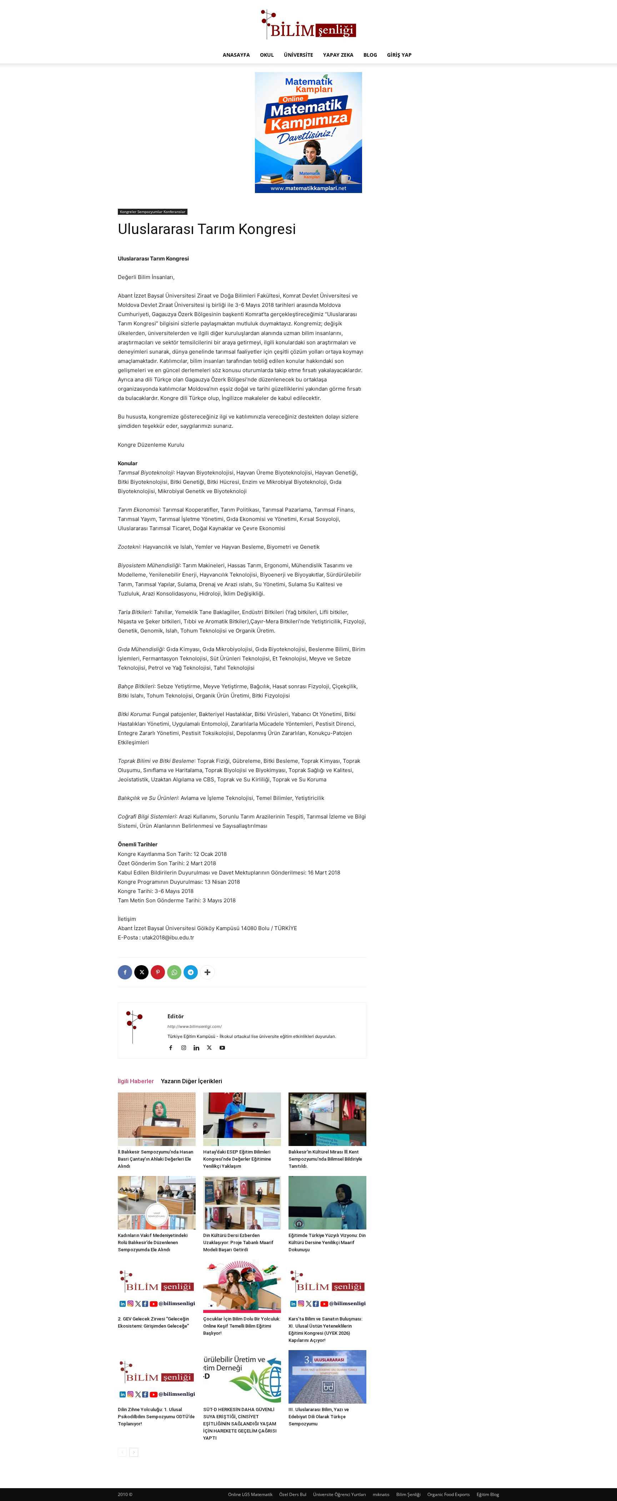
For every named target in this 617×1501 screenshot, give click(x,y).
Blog (370, 54)
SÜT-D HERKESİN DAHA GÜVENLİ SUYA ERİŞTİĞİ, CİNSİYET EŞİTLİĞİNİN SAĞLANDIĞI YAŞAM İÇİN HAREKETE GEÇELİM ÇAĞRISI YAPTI (240, 1424)
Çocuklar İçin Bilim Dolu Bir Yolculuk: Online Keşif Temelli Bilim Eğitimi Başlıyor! (241, 1326)
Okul (267, 54)
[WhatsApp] (174, 972)
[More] (207, 972)
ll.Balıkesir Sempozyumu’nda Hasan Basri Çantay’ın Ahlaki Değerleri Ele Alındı (155, 1159)
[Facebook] (125, 972)
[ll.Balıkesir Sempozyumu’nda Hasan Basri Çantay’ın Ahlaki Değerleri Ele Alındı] (157, 1119)
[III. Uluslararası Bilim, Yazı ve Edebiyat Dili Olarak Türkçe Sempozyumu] (327, 1377)
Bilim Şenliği (408, 1494)
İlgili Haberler (136, 1081)
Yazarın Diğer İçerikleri (191, 1081)
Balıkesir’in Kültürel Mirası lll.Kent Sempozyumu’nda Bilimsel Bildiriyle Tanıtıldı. (325, 1159)
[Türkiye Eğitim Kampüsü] (308, 23)
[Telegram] (191, 972)
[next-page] (133, 1452)
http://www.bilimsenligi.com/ (194, 1026)
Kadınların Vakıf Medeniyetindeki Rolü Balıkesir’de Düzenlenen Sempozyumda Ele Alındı (152, 1242)
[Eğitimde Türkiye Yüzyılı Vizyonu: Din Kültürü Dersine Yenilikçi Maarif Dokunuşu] (327, 1202)
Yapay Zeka (338, 54)
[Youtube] (225, 1048)
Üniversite (298, 54)
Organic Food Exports (448, 1494)
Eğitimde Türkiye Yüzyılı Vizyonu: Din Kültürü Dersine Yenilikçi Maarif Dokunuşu (327, 1242)
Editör (175, 1016)
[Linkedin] (199, 1048)
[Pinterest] (158, 972)
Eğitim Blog (488, 1494)
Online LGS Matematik (250, 1494)
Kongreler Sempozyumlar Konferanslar (152, 211)
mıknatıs (381, 1494)
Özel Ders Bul (292, 1494)
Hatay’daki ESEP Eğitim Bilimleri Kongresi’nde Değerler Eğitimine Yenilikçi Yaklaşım (237, 1159)
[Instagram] (186, 1048)
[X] (141, 972)
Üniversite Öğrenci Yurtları (339, 1494)
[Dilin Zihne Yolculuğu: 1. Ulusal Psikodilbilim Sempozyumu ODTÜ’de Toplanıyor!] (157, 1377)
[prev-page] (122, 1452)
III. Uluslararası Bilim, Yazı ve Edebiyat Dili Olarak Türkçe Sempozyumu (319, 1416)
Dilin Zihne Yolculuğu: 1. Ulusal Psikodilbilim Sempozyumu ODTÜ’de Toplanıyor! (156, 1416)
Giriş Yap (399, 54)
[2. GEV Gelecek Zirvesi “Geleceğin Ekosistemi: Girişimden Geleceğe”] (157, 1286)
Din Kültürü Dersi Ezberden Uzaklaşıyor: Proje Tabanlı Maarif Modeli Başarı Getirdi (238, 1242)
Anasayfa (236, 54)
